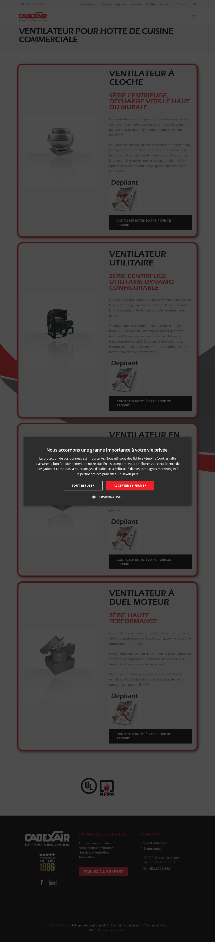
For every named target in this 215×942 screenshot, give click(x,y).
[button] (107, 497)
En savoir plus (128, 474)
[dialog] (107, 470)
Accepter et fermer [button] (130, 485)
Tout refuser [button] (83, 485)
